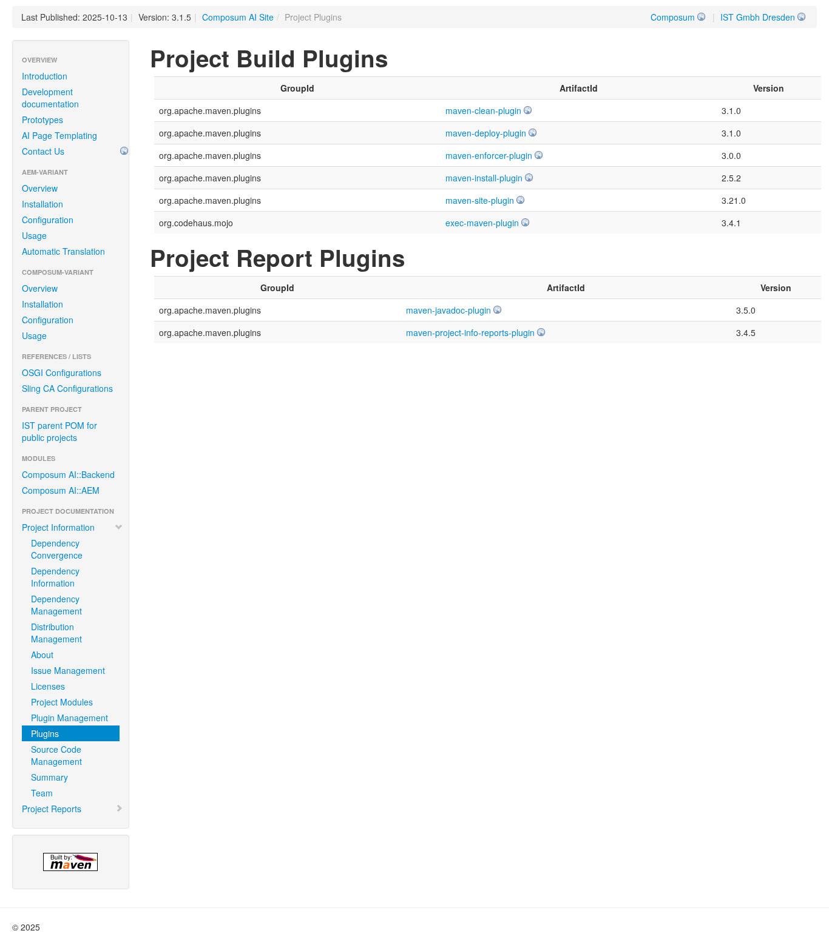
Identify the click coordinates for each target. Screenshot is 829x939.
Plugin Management (69, 718)
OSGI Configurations (61, 372)
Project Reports (51, 809)
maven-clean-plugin (483, 110)
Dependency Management (56, 605)
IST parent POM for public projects (59, 431)
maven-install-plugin (484, 178)
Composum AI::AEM (61, 490)
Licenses (48, 686)
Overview (40, 188)
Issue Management (68, 670)
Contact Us (43, 151)
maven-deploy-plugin (485, 133)
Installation (42, 204)
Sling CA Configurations (67, 388)
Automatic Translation (63, 251)
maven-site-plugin (479, 200)
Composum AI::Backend (68, 474)
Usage (34, 235)
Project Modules (62, 702)
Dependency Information (55, 577)
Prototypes (42, 119)
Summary (49, 777)
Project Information (58, 527)
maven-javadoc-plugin (448, 310)
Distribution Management (56, 633)
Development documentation (50, 98)
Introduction (44, 76)
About (42, 654)
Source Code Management (56, 755)
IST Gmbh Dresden (757, 17)
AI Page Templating (59, 135)
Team (42, 793)
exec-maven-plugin (482, 223)
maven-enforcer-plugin (488, 155)
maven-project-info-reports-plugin (470, 332)
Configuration (47, 220)
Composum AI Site (238, 17)
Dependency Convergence (57, 549)
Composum (673, 17)
